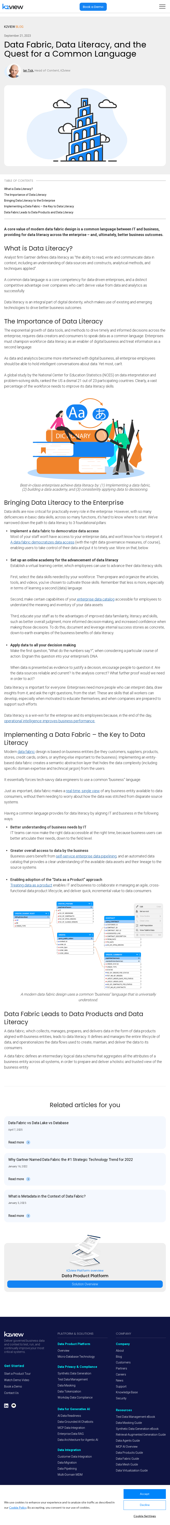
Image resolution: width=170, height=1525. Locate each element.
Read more (16, 1142)
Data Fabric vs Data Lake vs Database (38, 1123)
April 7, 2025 (15, 1129)
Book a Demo (93, 7)
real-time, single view (83, 791)
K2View (13, 27)
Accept (144, 1494)
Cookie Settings (145, 1516)
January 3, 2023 (17, 1203)
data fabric (26, 751)
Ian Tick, (28, 70)
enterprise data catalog (95, 599)
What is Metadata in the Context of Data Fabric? (47, 1196)
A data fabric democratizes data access (42, 542)
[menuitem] (17, 1373)
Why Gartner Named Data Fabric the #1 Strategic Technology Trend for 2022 (70, 1159)
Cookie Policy (17, 1507)
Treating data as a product (31, 885)
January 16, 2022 (18, 1166)
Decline (145, 1505)
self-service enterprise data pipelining (86, 856)
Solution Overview (85, 1267)
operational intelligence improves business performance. (49, 721)
